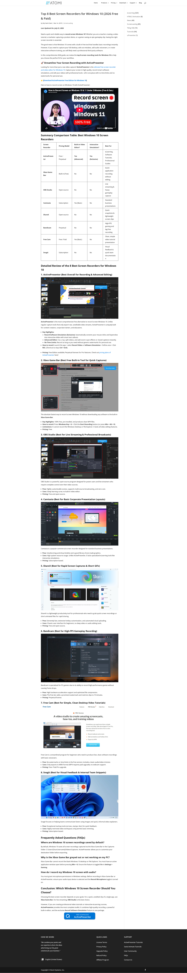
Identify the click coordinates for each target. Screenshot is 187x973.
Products (104, 3)
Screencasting (68, 23)
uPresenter (131, 35)
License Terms (101, 942)
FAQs (126, 955)
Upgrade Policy (102, 951)
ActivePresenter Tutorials (133, 942)
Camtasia (48, 499)
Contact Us (128, 960)
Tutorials (130, 32)
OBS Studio (49, 434)
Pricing (113, 3)
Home (96, 3)
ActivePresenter (52, 274)
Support (132, 3)
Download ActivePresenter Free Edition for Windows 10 (65, 80)
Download (122, 3)
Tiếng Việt (130, 28)
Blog (140, 3)
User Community (130, 951)
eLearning (131, 13)
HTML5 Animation (133, 17)
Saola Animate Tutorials (133, 947)
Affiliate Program (102, 960)
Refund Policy (101, 955)
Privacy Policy (101, 947)
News (129, 20)
